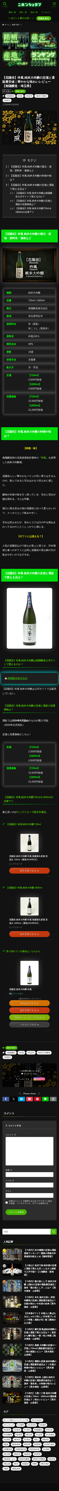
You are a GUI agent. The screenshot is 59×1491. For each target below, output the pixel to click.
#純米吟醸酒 (24, 1459)
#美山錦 (7, 1464)
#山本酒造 (50, 1435)
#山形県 (39, 1435)
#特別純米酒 (34, 1449)
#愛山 (36, 1439)
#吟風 (20, 96)
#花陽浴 (7, 100)
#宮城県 (19, 1435)
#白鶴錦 (46, 1449)
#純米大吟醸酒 (41, 96)
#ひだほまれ (37, 1420)
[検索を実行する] (54, 1232)
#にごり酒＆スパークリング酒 (16, 1420)
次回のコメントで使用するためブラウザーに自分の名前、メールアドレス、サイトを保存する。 (30, 1202)
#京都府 (42, 1425)
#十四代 (27, 1430)
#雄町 (34, 1464)
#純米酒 (52, 1459)
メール (10, 1181)
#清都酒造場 (21, 1449)
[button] (5, 1099)
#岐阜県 (17, 1439)
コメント (11, 1135)
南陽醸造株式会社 (17, 678)
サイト (8, 1191)
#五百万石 (32, 1425)
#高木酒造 (45, 1464)
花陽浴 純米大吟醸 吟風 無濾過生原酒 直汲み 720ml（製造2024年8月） (28, 858)
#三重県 (20, 1425)
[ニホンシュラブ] (29, 5)
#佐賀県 (7, 1430)
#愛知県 (45, 1439)
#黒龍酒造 (16, 1469)
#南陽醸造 (10, 96)
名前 (9, 1170)
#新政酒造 (16, 1444)
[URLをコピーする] (53, 1099)
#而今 (16, 1464)
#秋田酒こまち (10, 1459)
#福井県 (17, 1454)
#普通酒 (37, 1444)
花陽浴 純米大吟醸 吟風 (20, 989)
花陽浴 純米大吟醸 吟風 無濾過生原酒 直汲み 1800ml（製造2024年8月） (28, 921)
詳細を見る (43, 18)
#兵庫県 (17, 1430)
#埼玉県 (29, 96)
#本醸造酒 (8, 1449)
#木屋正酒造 (49, 1444)
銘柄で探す (20, 91)
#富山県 (29, 1435)
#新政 (6, 1444)
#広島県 (27, 1439)
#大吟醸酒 (8, 1435)
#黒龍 (6, 1469)
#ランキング (9, 1425)
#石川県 (7, 1454)
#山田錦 (7, 1439)
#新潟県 (27, 1444)
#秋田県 (37, 1454)
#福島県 (27, 1454)
